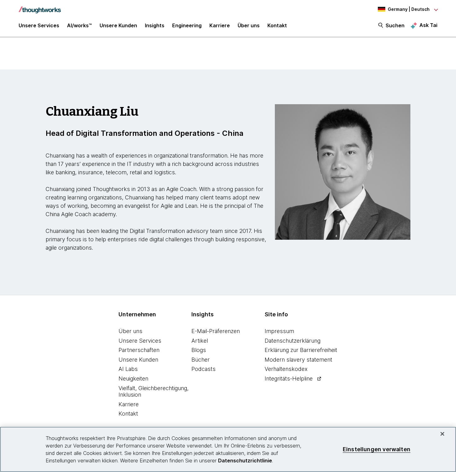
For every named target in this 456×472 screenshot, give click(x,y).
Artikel (199, 340)
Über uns (130, 331)
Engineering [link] (187, 25)
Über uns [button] (249, 25)
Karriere (128, 404)
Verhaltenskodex (286, 369)
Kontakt (128, 413)
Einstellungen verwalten (376, 449)
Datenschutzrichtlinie (245, 460)
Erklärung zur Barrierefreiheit (301, 350)
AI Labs (128, 369)
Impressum (279, 331)
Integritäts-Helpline (289, 378)
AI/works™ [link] (79, 25)
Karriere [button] (219, 25)
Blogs (198, 350)
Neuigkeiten (133, 378)
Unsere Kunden (138, 359)
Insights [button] (154, 25)
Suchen (395, 25)
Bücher (200, 359)
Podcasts (203, 369)
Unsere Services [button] (39, 25)
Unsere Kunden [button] (118, 25)
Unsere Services (139, 340)
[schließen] (442, 434)
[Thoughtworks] (40, 7)
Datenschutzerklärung (292, 340)
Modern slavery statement (298, 359)
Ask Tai (428, 25)
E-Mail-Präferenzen (215, 331)
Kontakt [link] (277, 25)
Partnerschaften (138, 350)
